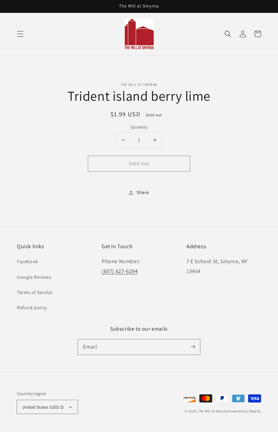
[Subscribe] (192, 346)
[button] (20, 33)
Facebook (27, 261)
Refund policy (32, 308)
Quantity (139, 127)
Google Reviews (34, 277)
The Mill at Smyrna (213, 411)
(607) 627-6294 (120, 271)
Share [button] (143, 192)
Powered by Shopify (245, 411)
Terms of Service (35, 292)
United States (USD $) (43, 407)
